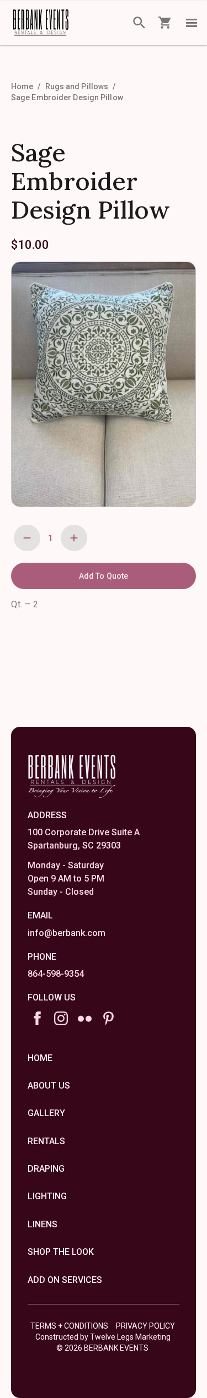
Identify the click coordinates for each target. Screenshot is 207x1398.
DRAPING (46, 1168)
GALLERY (46, 1113)
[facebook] (37, 1018)
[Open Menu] (191, 22)
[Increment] (74, 538)
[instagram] (61, 1018)
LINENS (42, 1224)
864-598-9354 (56, 974)
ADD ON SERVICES (65, 1280)
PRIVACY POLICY (145, 1325)
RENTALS (46, 1141)
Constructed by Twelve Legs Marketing (103, 1336)
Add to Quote (103, 576)
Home (22, 86)
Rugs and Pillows (77, 86)
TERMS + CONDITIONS (69, 1325)
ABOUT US (49, 1085)
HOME (40, 1058)
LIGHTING (47, 1196)
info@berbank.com (66, 933)
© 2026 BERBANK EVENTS (102, 1347)
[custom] (84, 1018)
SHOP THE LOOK (61, 1252)
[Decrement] (27, 538)
